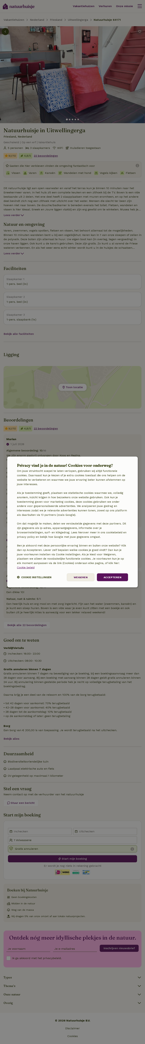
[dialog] (72, 522)
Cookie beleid (25, 567)
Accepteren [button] (112, 577)
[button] (34, 577)
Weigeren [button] (81, 577)
